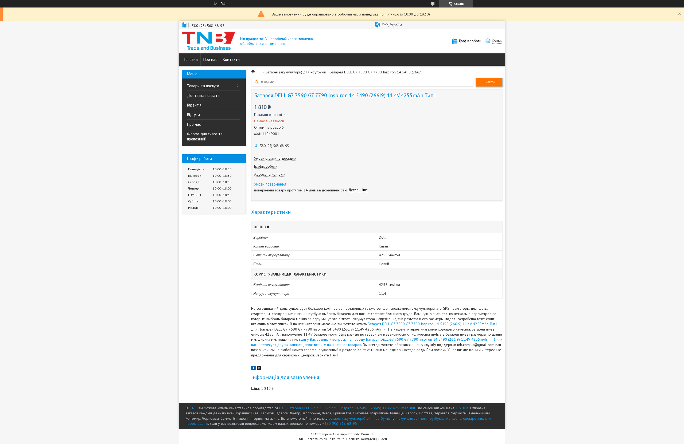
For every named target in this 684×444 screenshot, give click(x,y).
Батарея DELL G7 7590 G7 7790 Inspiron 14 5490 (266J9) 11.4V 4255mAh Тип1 (432, 323)
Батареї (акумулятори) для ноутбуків (296, 72)
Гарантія (194, 105)
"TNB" (193, 408)
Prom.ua (367, 434)
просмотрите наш (319, 344)
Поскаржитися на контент (324, 439)
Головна (191, 59)
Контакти (231, 59)
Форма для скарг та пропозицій (205, 136)
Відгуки (193, 114)
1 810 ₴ (462, 408)
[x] (259, 368)
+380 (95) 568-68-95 (339, 423)
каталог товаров (348, 344)
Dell (282, 408)
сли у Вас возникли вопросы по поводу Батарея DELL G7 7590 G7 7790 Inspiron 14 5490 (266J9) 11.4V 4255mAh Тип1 (398, 339)
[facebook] (253, 368)
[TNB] (208, 41)
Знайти (489, 82)
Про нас (210, 59)
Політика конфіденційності (366, 439)
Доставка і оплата (203, 95)
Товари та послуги (203, 85)
